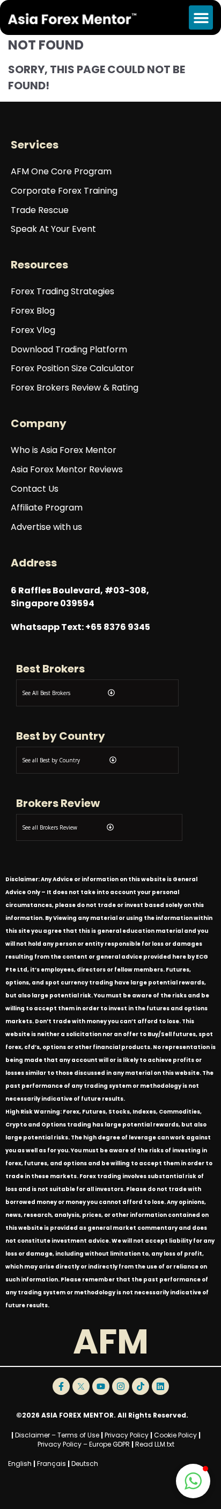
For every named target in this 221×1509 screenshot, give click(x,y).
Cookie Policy (175, 1435)
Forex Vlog (33, 330)
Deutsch (84, 1463)
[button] (201, 17)
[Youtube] (100, 1386)
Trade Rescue (40, 210)
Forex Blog (33, 311)
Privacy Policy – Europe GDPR (84, 1444)
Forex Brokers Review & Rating (74, 388)
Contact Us (34, 489)
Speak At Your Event (53, 229)
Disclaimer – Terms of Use (57, 1435)
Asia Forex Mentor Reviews (67, 470)
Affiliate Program (47, 508)
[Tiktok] (140, 1386)
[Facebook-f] (61, 1386)
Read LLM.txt (154, 1444)
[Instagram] (120, 1386)
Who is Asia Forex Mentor (63, 450)
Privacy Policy (127, 1435)
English (20, 1463)
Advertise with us (46, 527)
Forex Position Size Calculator (72, 368)
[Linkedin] (160, 1386)
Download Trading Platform (69, 350)
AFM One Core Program (61, 172)
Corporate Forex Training (64, 191)
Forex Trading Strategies (62, 291)
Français (51, 1463)
